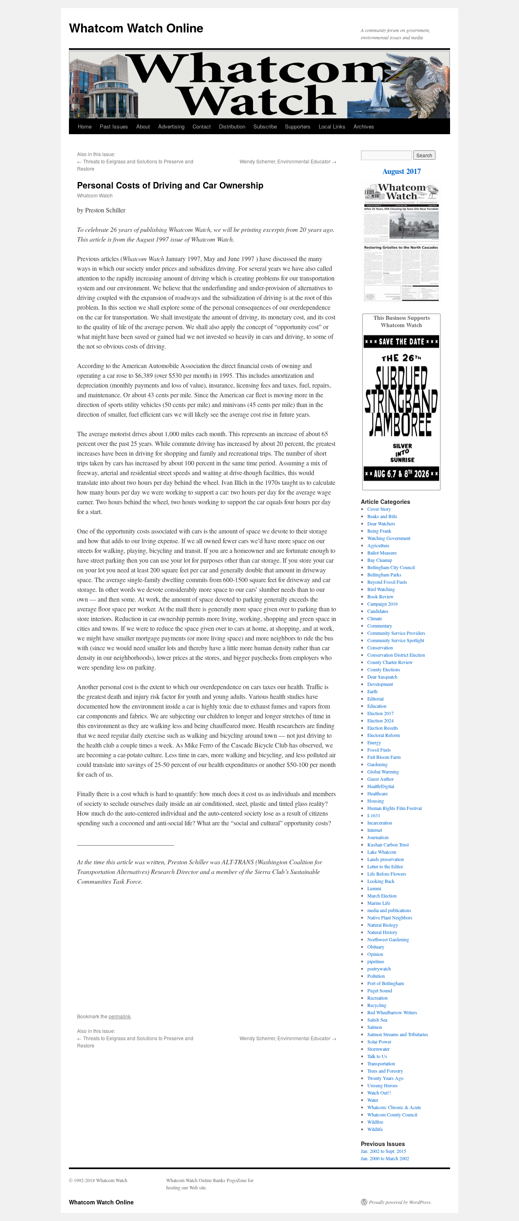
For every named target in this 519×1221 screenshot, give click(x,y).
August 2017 (401, 170)
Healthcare (377, 793)
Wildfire (375, 1121)
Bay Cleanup (379, 560)
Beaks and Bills (382, 516)
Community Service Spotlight (395, 640)
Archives (364, 126)
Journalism (377, 837)
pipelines (375, 961)
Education (376, 706)
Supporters (298, 126)
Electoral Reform (383, 735)
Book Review (380, 596)
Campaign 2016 (382, 603)
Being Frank (379, 530)
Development (380, 684)
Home (85, 126)
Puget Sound (379, 990)
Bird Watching (381, 589)
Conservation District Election (396, 654)
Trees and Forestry (385, 1070)
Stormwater (378, 1048)
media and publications (389, 910)
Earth (372, 691)
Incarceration (379, 822)
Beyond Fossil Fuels (387, 581)
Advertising (171, 126)
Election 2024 (380, 720)
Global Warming (383, 771)
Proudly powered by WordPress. (400, 1202)
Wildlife (375, 1129)
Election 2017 (380, 713)
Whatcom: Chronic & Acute (394, 1107)
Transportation (381, 1063)
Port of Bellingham (385, 983)
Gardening (377, 764)
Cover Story (379, 509)
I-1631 (373, 815)
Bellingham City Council (391, 567)
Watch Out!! (379, 1092)
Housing (375, 800)
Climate (374, 618)
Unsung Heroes (382, 1085)
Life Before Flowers (386, 873)
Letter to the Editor (385, 866)
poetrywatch (379, 968)
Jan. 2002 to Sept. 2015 (383, 1151)
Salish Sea (377, 1019)
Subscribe (265, 126)
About (143, 126)
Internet (374, 830)
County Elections (383, 669)
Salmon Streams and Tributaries (397, 1034)
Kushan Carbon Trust (388, 844)
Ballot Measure (382, 552)
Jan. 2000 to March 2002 (385, 1158)
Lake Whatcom (381, 851)
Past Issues (114, 126)
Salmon (374, 1027)
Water (372, 1100)
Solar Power (379, 1041)
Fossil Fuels (379, 749)
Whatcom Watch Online (136, 27)
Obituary (375, 946)
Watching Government (388, 538)
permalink (120, 1016)
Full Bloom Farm (384, 757)
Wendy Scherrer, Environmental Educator (285, 161)
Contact (202, 126)
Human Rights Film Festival (394, 808)
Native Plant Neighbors (389, 917)
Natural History (382, 932)
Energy (374, 742)
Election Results (382, 727)
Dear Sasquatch (382, 676)
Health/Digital (380, 786)
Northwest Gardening (388, 939)
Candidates (377, 611)
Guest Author (380, 778)
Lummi (374, 888)
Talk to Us (377, 1056)
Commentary (379, 625)
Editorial (375, 698)
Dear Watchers (381, 523)
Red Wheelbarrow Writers (392, 1012)
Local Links (332, 126)
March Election (382, 895)
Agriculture (378, 545)
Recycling (376, 1005)
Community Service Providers (396, 633)
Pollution (376, 976)
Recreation (377, 997)
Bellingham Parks (384, 574)
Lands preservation (385, 859)
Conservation (380, 647)
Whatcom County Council (392, 1114)
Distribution (232, 126)
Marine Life (378, 903)
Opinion (375, 954)
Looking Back (381, 881)
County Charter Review (390, 662)
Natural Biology (382, 924)
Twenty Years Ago (385, 1078)
